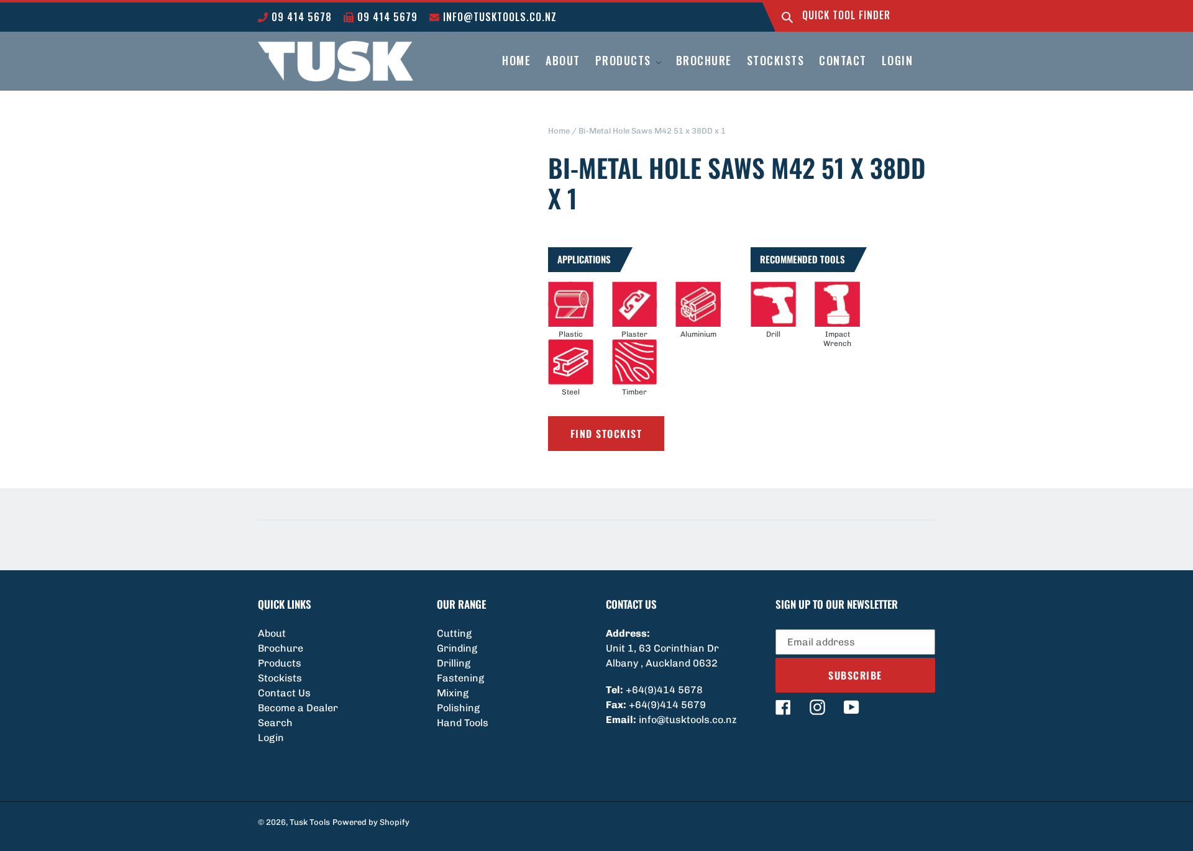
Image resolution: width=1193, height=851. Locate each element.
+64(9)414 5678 (664, 690)
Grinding (457, 648)
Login (271, 738)
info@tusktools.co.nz (498, 16)
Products (279, 663)
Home (559, 130)
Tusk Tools (310, 822)
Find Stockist (606, 433)
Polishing (458, 708)
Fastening (460, 678)
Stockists (280, 678)
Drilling (453, 663)
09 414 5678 (300, 16)
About (272, 633)
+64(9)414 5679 (667, 705)
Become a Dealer (298, 708)
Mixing (453, 693)
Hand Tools (462, 723)
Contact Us (284, 693)
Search (275, 723)
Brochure (280, 648)
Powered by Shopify (370, 822)
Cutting (454, 633)
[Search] (787, 17)
